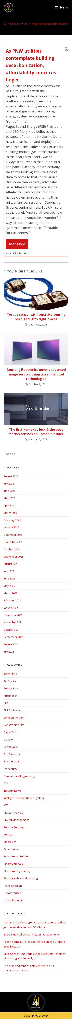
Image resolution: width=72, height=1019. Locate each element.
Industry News (12, 791)
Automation (11, 696)
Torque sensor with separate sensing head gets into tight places (36, 316)
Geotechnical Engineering (19, 776)
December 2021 (13, 615)
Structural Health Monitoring (21, 878)
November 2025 (13, 542)
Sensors (9, 834)
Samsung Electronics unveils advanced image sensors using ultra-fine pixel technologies (36, 374)
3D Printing (10, 673)
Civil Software (12, 710)
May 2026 (9, 498)
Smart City (10, 842)
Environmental (12, 761)
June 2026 (9, 491)
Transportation (13, 885)
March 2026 (10, 513)
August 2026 (11, 476)
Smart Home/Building (16, 856)
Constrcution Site (14, 725)
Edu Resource (12, 754)
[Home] (5, 24)
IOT (6, 805)
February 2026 (12, 520)
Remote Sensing (13, 827)
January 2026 (11, 527)
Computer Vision (14, 717)
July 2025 (9, 571)
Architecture (11, 688)
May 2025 (9, 586)
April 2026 (9, 505)
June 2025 (9, 578)
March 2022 (10, 593)
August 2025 (11, 564)
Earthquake (11, 747)
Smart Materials (13, 864)
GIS (6, 783)
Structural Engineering (17, 871)
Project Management (16, 820)
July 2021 (9, 651)
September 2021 (13, 637)
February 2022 (12, 600)
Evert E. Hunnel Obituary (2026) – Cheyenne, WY (32, 934)
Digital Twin (10, 732)
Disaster (9, 739)
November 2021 (13, 622)
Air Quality (10, 681)
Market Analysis (13, 812)
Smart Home (11, 849)
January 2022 (11, 608)
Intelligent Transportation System (24, 798)
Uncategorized (12, 893)
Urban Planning (13, 900)
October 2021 (12, 629)
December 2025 (13, 535)
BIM (6, 703)
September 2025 (13, 556)
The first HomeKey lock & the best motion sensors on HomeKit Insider (36, 431)
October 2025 (12, 549)
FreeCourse (11, 769)
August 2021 (11, 644)
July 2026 (9, 483)
